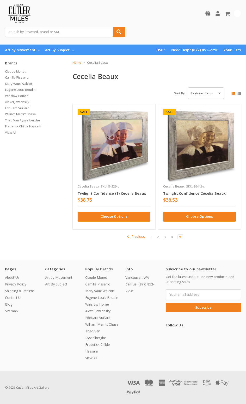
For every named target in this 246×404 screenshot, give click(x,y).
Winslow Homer (16, 96)
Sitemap (11, 311)
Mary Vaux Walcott (18, 83)
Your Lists (232, 49)
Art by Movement (20, 49)
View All (10, 132)
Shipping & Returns (20, 291)
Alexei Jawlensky (17, 102)
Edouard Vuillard (17, 108)
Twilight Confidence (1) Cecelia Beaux (112, 193)
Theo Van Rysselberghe (22, 120)
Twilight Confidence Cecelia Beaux (194, 193)
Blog (8, 304)
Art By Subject (57, 49)
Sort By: (179, 93)
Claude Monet (15, 71)
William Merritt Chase (20, 114)
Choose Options (114, 216)
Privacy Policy (15, 284)
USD (160, 49)
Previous (137, 237)
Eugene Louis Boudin (20, 89)
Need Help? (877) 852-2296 (194, 49)
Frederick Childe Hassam (23, 126)
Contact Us (13, 297)
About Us (12, 277)
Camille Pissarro (17, 77)
